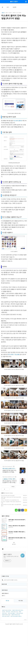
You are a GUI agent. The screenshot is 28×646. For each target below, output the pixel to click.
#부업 (20, 611)
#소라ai (3, 611)
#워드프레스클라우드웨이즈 (16, 616)
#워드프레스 (4, 613)
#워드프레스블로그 (11, 613)
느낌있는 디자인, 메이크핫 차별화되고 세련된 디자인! (10, 479)
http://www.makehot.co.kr (8, 476)
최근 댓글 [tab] (21, 600)
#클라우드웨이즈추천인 (6, 610)
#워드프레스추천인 (6, 616)
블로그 (3, 12)
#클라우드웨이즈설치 (6, 614)
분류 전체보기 (5, 593)
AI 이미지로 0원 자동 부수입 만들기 (8, 495)
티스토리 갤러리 (17, 120)
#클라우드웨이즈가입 (15, 614)
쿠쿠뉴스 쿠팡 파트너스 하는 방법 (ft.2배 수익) (10, 500)
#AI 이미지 (8, 611)
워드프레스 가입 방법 (13, 354)
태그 (8, 7)
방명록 (14, 7)
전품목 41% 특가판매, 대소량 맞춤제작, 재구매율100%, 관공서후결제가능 (9, 471)
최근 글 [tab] (7, 600)
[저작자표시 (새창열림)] (26, 487)
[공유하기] (7, 489)
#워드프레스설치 (19, 613)
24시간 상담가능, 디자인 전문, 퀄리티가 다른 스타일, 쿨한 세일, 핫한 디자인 (10, 481)
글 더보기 (14, 544)
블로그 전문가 (14, 1)
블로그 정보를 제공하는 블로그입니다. (11, 557)
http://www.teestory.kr (7, 466)
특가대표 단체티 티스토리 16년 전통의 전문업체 (10, 468)
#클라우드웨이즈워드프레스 (17, 610)
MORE (25, 619)
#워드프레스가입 (14, 611)
